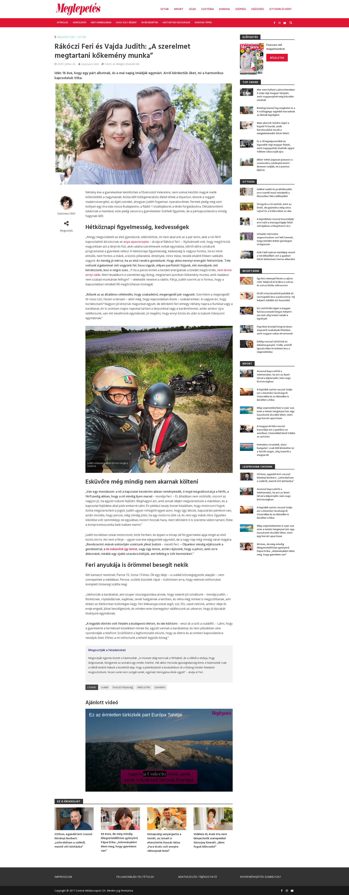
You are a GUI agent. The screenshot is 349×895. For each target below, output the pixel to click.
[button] (159, 750)
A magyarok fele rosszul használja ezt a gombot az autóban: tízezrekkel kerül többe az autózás (276, 432)
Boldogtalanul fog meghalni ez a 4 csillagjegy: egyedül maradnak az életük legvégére (276, 111)
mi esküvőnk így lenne (121, 549)
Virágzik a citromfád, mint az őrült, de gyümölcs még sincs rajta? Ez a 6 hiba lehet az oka (274, 208)
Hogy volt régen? (126, 22)
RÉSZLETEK (277, 57)
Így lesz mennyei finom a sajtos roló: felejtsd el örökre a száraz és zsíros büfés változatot (275, 282)
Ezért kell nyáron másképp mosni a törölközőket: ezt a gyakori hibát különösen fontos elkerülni (276, 256)
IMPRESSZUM (63, 876)
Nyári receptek (149, 22)
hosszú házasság (123, 687)
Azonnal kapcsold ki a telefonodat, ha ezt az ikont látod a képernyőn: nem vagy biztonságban (273, 376)
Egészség (257, 9)
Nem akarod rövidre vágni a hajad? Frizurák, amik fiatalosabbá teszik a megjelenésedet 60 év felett (273, 128)
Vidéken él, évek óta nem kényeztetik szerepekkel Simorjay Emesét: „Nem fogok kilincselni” (210, 840)
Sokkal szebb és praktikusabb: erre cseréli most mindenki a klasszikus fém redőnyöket (274, 193)
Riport (178, 9)
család (104, 687)
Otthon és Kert (280, 9)
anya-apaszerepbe (136, 242)
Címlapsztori (65, 37)
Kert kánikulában (101, 22)
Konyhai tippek (203, 22)
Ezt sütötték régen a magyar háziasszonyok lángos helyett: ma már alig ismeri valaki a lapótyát (274, 314)
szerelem (160, 687)
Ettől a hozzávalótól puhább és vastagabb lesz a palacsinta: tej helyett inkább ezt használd (276, 297)
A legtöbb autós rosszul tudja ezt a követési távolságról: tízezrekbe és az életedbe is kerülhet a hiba (274, 395)
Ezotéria (207, 9)
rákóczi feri (143, 687)
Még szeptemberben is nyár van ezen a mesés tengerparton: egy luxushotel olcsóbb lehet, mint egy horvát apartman (275, 413)
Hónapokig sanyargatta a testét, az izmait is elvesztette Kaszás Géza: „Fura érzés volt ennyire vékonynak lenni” (164, 842)
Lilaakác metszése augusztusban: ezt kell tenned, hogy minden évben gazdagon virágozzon (275, 239)
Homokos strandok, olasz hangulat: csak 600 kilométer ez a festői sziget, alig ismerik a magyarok (275, 450)
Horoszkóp (79, 22)
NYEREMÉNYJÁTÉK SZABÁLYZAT (260, 876)
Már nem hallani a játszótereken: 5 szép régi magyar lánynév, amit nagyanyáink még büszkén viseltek (276, 95)
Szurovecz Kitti (90, 64)
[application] (159, 750)
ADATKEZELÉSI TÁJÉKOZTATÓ (197, 876)
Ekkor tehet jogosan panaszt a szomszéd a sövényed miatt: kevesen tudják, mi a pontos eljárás (275, 165)
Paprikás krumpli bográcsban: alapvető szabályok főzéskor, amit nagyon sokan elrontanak (275, 330)
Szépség (240, 9)
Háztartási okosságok (176, 22)
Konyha (224, 9)
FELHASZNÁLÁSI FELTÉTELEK (135, 876)
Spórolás (62, 22)
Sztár (165, 9)
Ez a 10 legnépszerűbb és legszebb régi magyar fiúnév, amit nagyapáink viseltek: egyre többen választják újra (275, 147)
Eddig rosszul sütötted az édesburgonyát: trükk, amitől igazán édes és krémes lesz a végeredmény (274, 347)
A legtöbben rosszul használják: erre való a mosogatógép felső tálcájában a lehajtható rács (275, 223)
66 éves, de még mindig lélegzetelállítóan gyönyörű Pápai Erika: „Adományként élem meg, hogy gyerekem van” (119, 842)
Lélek (192, 9)
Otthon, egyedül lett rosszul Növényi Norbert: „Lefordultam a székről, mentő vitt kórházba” (73, 840)
